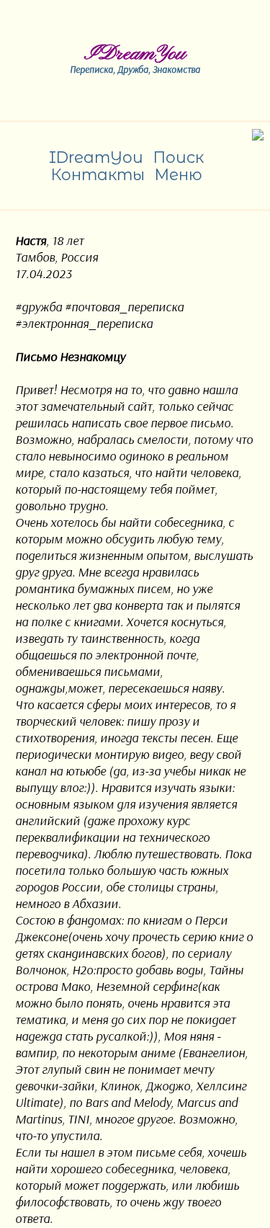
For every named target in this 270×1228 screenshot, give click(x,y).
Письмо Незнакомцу (70, 356)
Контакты (97, 174)
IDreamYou (135, 54)
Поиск (178, 157)
